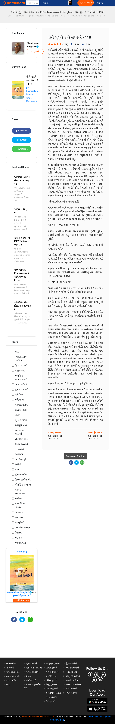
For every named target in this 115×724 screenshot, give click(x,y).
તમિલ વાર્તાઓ (71, 688)
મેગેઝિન (19, 394)
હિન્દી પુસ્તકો (51, 668)
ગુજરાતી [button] (45, 3)
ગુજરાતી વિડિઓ (33, 672)
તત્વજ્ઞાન (19, 449)
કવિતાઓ (19, 399)
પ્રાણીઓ (19, 522)
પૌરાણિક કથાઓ (23, 484)
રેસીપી (18, 464)
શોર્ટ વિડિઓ (31, 680)
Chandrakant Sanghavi (33, 45)
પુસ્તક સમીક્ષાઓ (20, 491)
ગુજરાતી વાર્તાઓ (72, 668)
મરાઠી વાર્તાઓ (71, 672)
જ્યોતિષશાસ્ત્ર (22, 527)
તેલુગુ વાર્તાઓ (71, 693)
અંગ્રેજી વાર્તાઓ (73, 676)
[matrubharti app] (69, 2)
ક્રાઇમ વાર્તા (21, 542)
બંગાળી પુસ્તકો (52, 688)
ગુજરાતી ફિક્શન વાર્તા (22, 595)
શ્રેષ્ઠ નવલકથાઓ (34, 668)
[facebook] (90, 674)
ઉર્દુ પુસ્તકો (50, 701)
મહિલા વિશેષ (21, 409)
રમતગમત (20, 517)
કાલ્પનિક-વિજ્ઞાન (20, 505)
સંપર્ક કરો (10, 668)
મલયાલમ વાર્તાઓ (73, 684)
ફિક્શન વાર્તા (21, 365)
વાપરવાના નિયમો (13, 676)
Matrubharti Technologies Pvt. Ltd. (38, 716)
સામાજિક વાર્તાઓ (19, 432)
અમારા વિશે (11, 663)
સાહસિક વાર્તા (21, 439)
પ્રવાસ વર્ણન (21, 404)
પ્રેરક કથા (20, 370)
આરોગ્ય (19, 454)
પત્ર (17, 469)
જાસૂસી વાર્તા (21, 425)
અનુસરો (35, 51)
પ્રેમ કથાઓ (21, 420)
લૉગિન (100, 2)
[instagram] (96, 674)
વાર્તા (17, 351)
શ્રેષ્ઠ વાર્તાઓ (31, 663)
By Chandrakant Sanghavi (32, 91)
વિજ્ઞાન (18, 532)
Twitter (23, 140)
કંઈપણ (18, 537)
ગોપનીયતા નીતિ (12, 672)
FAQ (8, 684)
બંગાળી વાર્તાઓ (72, 680)
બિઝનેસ (19, 512)
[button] (37, 2)
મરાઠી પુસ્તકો (51, 676)
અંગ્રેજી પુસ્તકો (53, 663)
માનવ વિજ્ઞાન (21, 444)
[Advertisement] (21, 643)
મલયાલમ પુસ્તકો (53, 693)
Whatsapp (23, 149)
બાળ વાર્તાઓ (21, 384)
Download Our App (75, 456)
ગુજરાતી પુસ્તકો (52, 672)
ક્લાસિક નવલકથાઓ (21, 377)
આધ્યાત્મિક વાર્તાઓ (21, 358)
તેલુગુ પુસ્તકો (51, 684)
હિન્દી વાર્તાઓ (71, 663)
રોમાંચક (19, 498)
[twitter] (103, 674)
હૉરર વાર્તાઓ (21, 474)
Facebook (22, 130)
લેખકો (29, 676)
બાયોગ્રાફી (20, 459)
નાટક (17, 415)
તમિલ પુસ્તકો (51, 680)
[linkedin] (100, 679)
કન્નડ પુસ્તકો (51, 697)
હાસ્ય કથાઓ (21, 389)
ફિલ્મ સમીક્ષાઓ (23, 479)
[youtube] (94, 679)
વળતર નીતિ (11, 680)
